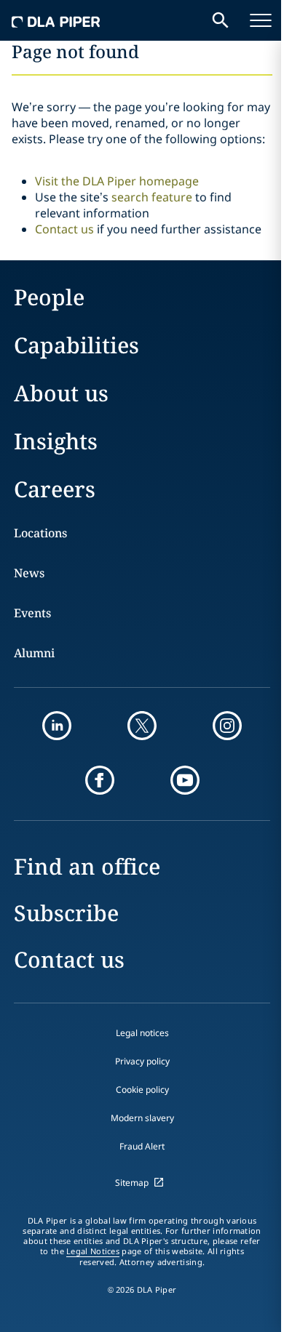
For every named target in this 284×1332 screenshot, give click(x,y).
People (49, 297)
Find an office (87, 866)
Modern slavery (142, 1118)
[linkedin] (56, 725)
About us (61, 393)
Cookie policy (142, 1089)
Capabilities (76, 345)
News (29, 573)
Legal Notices (92, 1251)
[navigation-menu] (261, 20)
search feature (151, 197)
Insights (56, 441)
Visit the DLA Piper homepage (117, 181)
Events (32, 613)
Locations (40, 533)
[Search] (221, 20)
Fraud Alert (142, 1146)
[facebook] (99, 780)
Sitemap (132, 1182)
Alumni (34, 653)
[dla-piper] (56, 20)
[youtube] (185, 780)
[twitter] (142, 725)
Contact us (64, 229)
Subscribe (66, 913)
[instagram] (227, 725)
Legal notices (142, 1033)
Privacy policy (142, 1061)
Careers (54, 489)
